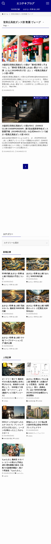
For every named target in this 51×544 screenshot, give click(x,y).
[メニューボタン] (47, 3)
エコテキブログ (25, 3)
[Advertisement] (25, 202)
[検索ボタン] (3, 3)
